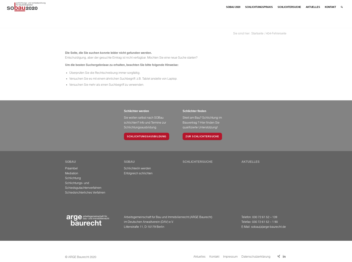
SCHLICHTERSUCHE (198, 161)
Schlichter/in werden (137, 168)
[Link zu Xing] (278, 256)
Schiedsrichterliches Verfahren (85, 192)
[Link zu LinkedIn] (284, 256)
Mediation (71, 173)
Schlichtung (73, 178)
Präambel (71, 168)
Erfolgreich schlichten (138, 173)
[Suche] (341, 7)
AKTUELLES (250, 161)
